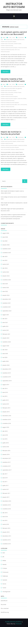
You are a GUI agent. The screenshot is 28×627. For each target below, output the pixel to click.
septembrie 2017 (7, 470)
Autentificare (4, 600)
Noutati (4, 564)
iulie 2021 (5, 318)
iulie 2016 (5, 512)
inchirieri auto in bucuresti (7, 43)
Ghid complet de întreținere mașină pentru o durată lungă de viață (14, 204)
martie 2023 (6, 287)
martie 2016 (6, 524)
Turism (4, 587)
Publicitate (5, 576)
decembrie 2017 (7, 458)
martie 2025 (6, 264)
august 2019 (6, 384)
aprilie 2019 (6, 400)
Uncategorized (6, 591)
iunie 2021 (5, 322)
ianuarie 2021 (6, 338)
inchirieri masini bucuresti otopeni (9, 98)
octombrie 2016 (7, 508)
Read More (5, 71)
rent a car (17, 49)
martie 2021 (6, 330)
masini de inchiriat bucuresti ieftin (9, 104)
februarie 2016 (6, 528)
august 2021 (6, 314)
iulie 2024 (5, 268)
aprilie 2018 (6, 443)
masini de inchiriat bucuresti (7, 49)
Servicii (4, 584)
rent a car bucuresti (22, 104)
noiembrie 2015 (7, 540)
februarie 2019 (6, 408)
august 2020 (6, 345)
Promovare (5, 572)
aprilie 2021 (6, 326)
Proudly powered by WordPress (13, 621)
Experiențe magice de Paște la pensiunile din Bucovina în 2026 (12, 209)
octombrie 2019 (7, 377)
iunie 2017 (5, 477)
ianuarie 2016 (6, 532)
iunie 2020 (5, 353)
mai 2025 (5, 260)
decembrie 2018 (7, 415)
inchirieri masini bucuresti (7, 45)
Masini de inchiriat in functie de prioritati (11, 133)
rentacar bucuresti (5, 51)
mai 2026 (5, 241)
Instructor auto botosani (14, 5)
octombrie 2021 (7, 307)
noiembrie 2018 (7, 419)
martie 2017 (6, 489)
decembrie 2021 (7, 299)
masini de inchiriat (22, 47)
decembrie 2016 (7, 501)
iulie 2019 (5, 388)
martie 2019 (6, 404)
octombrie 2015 (7, 543)
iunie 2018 (5, 435)
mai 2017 (5, 481)
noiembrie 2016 (7, 505)
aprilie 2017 (6, 485)
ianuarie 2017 (6, 497)
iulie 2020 (5, 349)
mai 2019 (5, 396)
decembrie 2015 (7, 536)
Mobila (4, 560)
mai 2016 (5, 520)
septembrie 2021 (7, 311)
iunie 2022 (5, 291)
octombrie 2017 (7, 466)
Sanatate (5, 580)
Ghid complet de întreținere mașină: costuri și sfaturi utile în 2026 (12, 192)
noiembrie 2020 (7, 342)
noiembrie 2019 (7, 373)
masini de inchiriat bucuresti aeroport (10, 102)
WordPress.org (5, 612)
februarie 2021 (6, 334)
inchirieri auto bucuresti (18, 39)
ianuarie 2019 (6, 411)
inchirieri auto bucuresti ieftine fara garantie (11, 88)
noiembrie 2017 (7, 462)
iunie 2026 (5, 237)
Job (3, 556)
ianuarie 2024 (6, 276)
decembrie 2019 (7, 369)
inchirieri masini (17, 43)
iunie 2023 (5, 283)
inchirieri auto (9, 39)
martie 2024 (6, 272)
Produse (5, 568)
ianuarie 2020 (6, 365)
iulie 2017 (5, 474)
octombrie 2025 (7, 252)
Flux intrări (3, 604)
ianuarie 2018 (6, 454)
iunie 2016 (5, 516)
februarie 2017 (6, 493)
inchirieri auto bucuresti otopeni (8, 41)
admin (3, 37)
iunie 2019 (5, 392)
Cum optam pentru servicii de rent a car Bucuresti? (14, 33)
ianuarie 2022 (6, 295)
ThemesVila (19, 623)
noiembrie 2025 (7, 248)
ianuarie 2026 (6, 245)
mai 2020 (5, 357)
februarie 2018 (6, 450)
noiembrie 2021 (7, 303)
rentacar (3, 106)
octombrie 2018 (7, 423)
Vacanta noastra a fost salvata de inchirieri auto (13, 80)
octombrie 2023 (7, 279)
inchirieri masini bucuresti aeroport (9, 47)
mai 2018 (5, 439)
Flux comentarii (5, 608)
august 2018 (6, 427)
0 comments (21, 37)
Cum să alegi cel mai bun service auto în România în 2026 (14, 198)
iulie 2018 (5, 431)
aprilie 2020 (6, 361)
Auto (2, 39)
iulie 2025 (5, 256)
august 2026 (6, 233)
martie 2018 (6, 446)
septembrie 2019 (7, 380)
